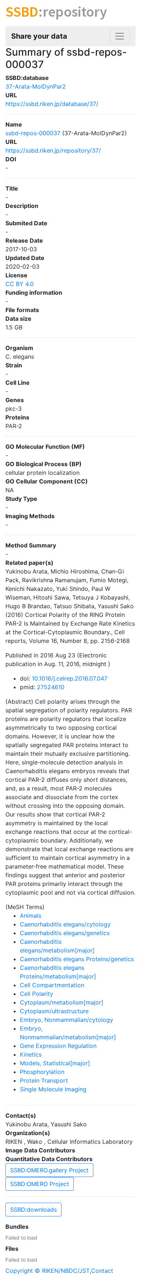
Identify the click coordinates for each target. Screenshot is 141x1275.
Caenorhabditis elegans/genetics (65, 933)
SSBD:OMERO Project (39, 1183)
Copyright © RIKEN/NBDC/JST (47, 1270)
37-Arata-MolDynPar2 (35, 86)
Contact (102, 1270)
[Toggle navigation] (120, 36)
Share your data (39, 36)
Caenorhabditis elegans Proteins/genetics (77, 959)
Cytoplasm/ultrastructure (54, 1011)
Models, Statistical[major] (55, 1063)
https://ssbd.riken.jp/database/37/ (51, 103)
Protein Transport (44, 1080)
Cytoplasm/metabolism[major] (61, 1002)
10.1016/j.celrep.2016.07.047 (69, 678)
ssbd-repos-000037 (32, 133)
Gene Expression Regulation (58, 1045)
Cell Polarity (36, 993)
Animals (30, 915)
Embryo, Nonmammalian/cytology (66, 1019)
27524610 (50, 687)
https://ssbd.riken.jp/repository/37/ (53, 150)
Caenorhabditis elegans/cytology (65, 924)
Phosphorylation (42, 1071)
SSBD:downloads (33, 1209)
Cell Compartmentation (52, 985)
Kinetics (31, 1054)
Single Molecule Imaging (53, 1089)
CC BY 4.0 (19, 283)
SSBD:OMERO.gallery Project (49, 1170)
